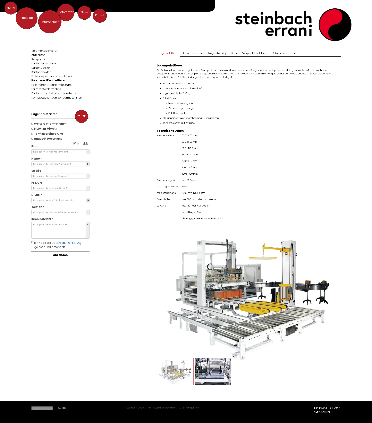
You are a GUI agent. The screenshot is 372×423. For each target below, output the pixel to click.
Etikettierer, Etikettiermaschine (51, 85)
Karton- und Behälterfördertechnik (55, 93)
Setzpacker (38, 59)
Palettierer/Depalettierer (48, 80)
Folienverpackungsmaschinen (51, 76)
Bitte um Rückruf (45, 129)
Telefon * (37, 207)
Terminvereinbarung (48, 134)
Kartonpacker (40, 68)
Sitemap (335, 408)
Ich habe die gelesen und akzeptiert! (58, 245)
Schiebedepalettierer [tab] (284, 53)
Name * (36, 159)
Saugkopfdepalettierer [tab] (255, 53)
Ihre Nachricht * (42, 219)
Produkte (26, 18)
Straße (36, 171)
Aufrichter (38, 55)
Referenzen (66, 12)
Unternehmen (50, 22)
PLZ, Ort (36, 183)
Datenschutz (322, 412)
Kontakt (100, 15)
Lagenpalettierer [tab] (168, 53)
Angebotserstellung (48, 139)
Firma (35, 146)
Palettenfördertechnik (46, 89)
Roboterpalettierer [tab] (193, 53)
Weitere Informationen (50, 124)
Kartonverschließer (44, 63)
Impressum (320, 408)
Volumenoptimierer (44, 51)
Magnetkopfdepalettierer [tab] (222, 53)
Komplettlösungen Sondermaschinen (56, 98)
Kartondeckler (41, 72)
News (84, 12)
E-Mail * (36, 195)
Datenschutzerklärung (67, 243)
